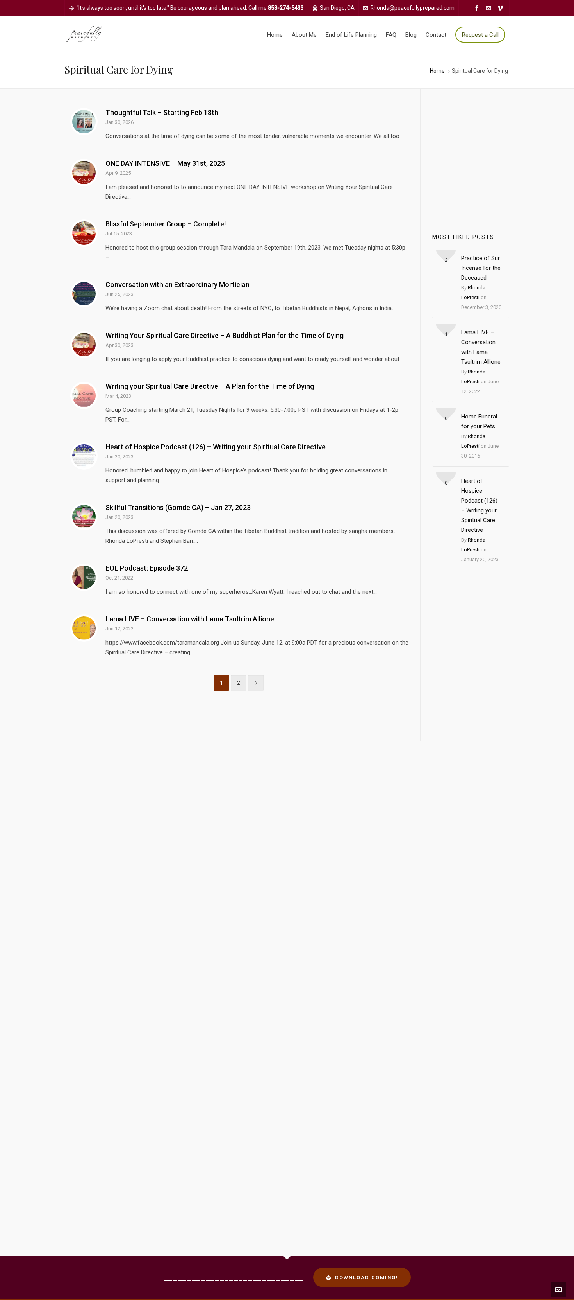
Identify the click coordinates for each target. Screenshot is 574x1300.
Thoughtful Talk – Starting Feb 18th (161, 112)
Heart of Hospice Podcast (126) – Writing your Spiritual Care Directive (215, 447)
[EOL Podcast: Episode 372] (84, 577)
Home (437, 71)
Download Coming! (366, 1277)
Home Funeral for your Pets (479, 421)
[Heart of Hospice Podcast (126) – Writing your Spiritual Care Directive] (84, 456)
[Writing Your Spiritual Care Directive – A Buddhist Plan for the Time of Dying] (84, 344)
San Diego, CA (337, 8)
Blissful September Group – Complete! (165, 224)
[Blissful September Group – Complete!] (84, 233)
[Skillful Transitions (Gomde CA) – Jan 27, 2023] (84, 516)
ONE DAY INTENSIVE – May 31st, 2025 (165, 163)
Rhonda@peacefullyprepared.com (413, 8)
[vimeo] (501, 8)
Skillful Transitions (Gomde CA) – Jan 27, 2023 (178, 507)
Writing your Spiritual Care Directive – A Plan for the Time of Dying (209, 386)
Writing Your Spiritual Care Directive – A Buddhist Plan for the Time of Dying (224, 335)
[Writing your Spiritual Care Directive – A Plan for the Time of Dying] (84, 395)
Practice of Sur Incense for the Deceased (481, 268)
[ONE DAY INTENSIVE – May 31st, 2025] (84, 172)
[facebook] (478, 8)
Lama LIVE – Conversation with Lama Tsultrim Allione (189, 619)
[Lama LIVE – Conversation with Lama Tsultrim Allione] (84, 628)
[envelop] (490, 8)
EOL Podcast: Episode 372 (146, 568)
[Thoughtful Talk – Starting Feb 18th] (84, 121)
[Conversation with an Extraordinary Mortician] (84, 293)
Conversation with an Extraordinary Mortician (177, 284)
